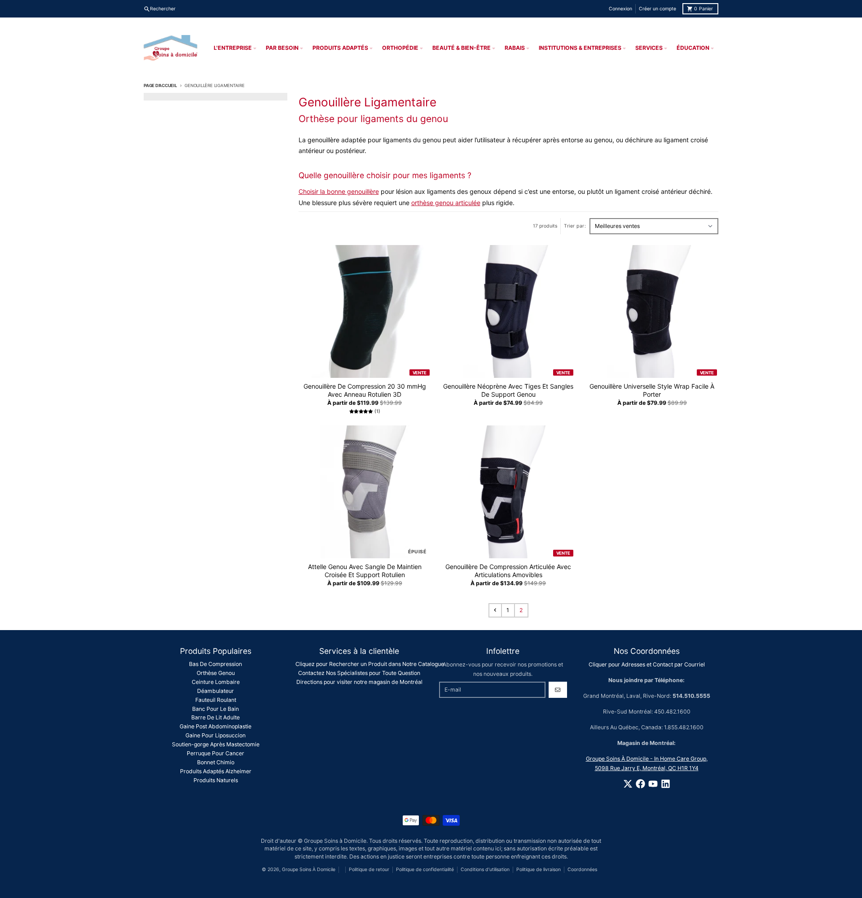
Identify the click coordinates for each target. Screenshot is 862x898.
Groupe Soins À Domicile (308, 869)
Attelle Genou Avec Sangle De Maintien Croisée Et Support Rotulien (365, 570)
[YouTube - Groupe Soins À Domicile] (653, 783)
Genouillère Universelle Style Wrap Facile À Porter (651, 390)
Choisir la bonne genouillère (339, 191)
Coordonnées (582, 869)
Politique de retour (369, 869)
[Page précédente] (495, 610)
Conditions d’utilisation (485, 869)
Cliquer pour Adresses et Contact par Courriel (647, 664)
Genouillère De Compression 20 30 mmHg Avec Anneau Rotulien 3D (364, 390)
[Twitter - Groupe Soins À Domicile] (628, 783)
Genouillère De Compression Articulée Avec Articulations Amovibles (508, 570)
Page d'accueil (160, 85)
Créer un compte (657, 9)
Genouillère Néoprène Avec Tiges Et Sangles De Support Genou (508, 390)
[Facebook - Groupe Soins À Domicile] (640, 783)
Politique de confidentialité (425, 869)
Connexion (620, 9)
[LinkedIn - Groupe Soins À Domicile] (665, 783)
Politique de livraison (538, 869)
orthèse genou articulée (445, 202)
